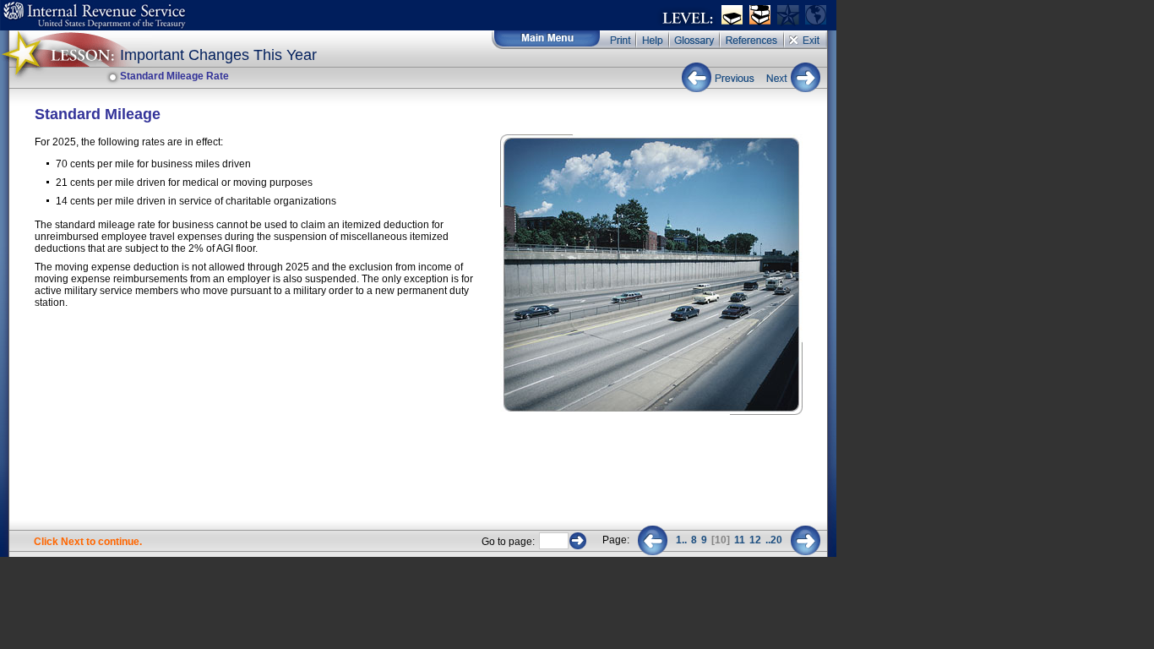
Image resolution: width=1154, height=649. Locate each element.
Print (619, 39)
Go (577, 540)
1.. (681, 540)
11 (739, 540)
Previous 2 (652, 540)
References (753, 39)
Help (653, 39)
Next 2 (805, 540)
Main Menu (546, 39)
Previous (720, 77)
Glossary (695, 39)
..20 (773, 540)
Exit (806, 39)
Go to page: (508, 542)
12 (755, 540)
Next (789, 77)
